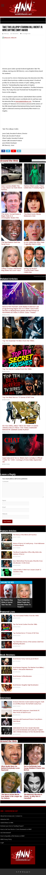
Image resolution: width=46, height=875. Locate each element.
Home (2, 18)
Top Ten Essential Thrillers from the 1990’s (18, 341)
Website (4, 514)
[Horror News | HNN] (23, 8)
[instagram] (29, 872)
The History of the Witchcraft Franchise (25, 535)
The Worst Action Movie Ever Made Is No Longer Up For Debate (11, 796)
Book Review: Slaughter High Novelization (25, 685)
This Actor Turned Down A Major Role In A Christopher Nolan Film (11, 216)
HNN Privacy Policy (6, 839)
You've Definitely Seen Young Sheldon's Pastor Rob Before (34, 768)
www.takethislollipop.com (23, 101)
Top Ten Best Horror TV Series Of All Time (18, 397)
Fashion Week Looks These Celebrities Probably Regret (34, 187)
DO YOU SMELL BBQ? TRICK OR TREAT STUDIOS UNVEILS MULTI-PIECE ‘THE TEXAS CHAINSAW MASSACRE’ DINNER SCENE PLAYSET (20, 428)
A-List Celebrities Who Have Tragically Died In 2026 (34, 243)
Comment (5, 481)
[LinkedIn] (25, 872)
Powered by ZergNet (40, 276)
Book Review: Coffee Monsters (22, 676)
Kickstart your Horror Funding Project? (12, 826)
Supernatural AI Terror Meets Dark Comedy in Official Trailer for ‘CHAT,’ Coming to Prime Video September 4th (22, 460)
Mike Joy (6, 33)
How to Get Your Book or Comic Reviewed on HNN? (16, 829)
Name (4, 500)
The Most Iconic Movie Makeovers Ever (32, 215)
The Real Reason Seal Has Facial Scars (10, 243)
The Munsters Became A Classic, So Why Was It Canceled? (33, 796)
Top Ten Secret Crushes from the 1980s (17, 369)
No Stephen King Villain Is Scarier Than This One (7, 602)
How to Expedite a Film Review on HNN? (12, 836)
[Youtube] (27, 872)
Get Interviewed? (5, 832)
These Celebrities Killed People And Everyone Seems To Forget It (24, 603)
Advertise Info (4, 819)
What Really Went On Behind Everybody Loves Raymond (10, 768)
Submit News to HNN (6, 822)
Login (2, 842)
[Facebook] (18, 872)
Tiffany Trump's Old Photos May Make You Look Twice (11, 269)
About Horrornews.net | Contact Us (11, 816)
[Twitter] (21, 872)
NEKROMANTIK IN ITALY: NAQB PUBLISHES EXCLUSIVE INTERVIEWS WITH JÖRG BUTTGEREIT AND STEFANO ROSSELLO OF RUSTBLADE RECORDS (28, 730)
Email (4, 507)
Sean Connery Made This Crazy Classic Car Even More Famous (11, 188)
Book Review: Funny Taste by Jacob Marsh (26, 659)
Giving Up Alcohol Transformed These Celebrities (31, 270)
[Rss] (17, 872)
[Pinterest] (23, 872)
